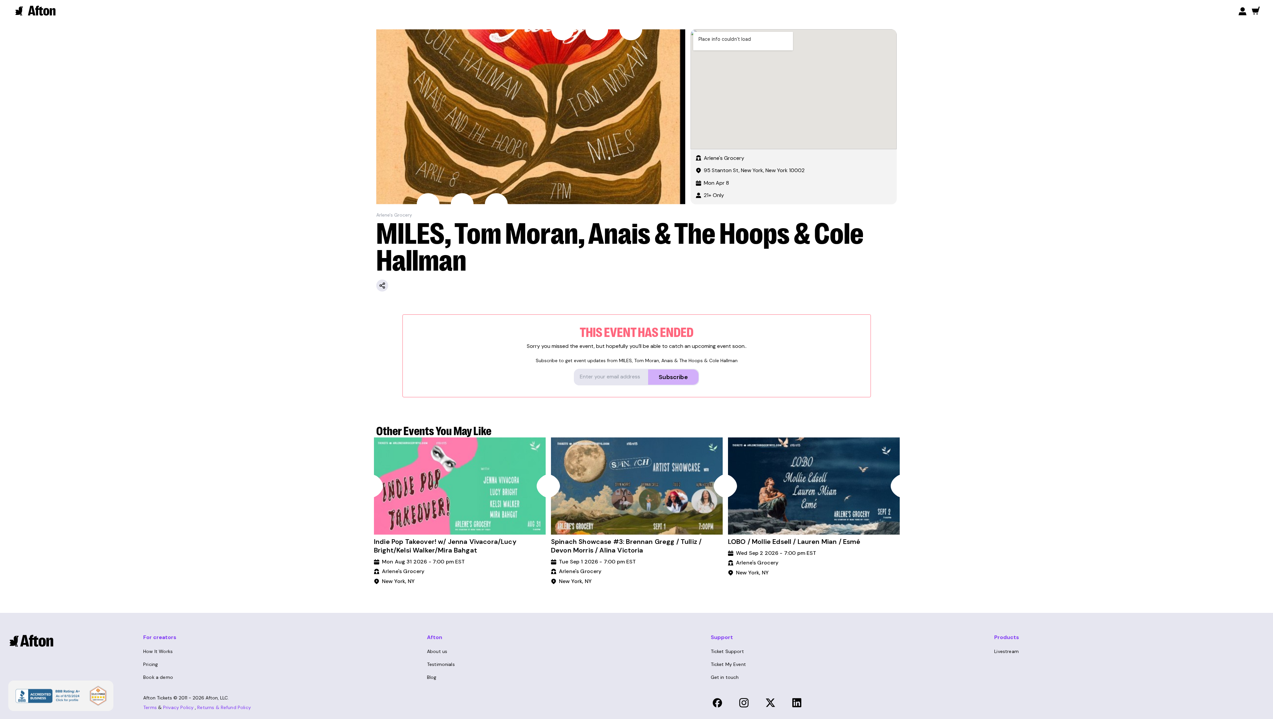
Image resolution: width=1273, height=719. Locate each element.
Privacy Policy (178, 707)
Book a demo (158, 677)
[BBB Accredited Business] (47, 695)
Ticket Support (727, 651)
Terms (150, 707)
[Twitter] (770, 702)
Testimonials (441, 664)
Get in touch (725, 677)
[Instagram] (744, 702)
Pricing (150, 664)
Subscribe (673, 377)
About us (437, 651)
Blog (432, 677)
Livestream (1006, 651)
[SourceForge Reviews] (98, 696)
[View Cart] (1256, 11)
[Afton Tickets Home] (35, 11)
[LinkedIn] (797, 702)
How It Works (158, 651)
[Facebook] (717, 702)
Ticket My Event (728, 664)
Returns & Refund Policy (224, 707)
